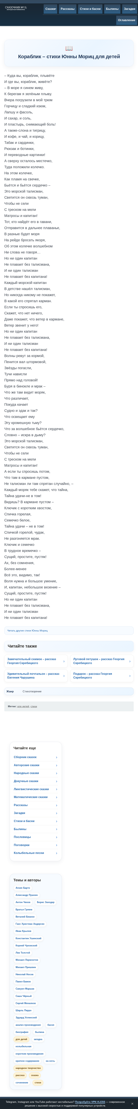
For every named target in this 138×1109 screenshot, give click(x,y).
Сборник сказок (25, 757)
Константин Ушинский (28, 938)
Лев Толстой (23, 952)
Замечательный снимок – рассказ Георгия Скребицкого (31, 661)
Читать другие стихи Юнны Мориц (27, 630)
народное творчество (28, 1068)
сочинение (22, 1082)
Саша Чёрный (24, 996)
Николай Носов (24, 974)
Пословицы (22, 837)
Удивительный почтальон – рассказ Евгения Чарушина (33, 675)
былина (39, 1032)
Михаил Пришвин (26, 967)
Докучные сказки (26, 781)
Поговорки (21, 845)
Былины (20, 829)
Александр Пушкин (27, 895)
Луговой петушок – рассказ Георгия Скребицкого (98, 661)
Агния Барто (23, 888)
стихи (34, 706)
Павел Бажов (23, 981)
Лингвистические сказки (31, 789)
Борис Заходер (45, 902)
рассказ (20, 1075)
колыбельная (23, 1046)
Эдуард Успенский (26, 1017)
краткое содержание (27, 1061)
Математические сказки (31, 797)
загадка (38, 1039)
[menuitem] (50, 9)
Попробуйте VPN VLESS (90, 1101)
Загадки (19, 813)
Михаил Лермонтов (27, 960)
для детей (23, 706)
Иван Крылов (23, 931)
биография (22, 1032)
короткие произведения (29, 1053)
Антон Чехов (23, 902)
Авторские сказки (26, 765)
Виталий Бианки (25, 916)
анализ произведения (28, 1025)
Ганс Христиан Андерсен (30, 924)
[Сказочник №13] (15, 8)
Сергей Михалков (26, 1003)
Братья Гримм (24, 909)
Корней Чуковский (26, 945)
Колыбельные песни (29, 852)
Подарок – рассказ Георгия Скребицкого (92, 675)
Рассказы (21, 805)
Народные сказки (26, 773)
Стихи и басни (24, 821)
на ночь (50, 1061)
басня (50, 1025)
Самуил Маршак (25, 988)
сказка (34, 1075)
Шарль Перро (23, 1010)
